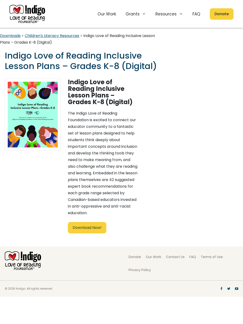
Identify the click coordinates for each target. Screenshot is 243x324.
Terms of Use (212, 257)
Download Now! (87, 227)
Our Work (107, 14)
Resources (166, 14)
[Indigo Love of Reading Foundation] (23, 268)
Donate (222, 14)
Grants (133, 14)
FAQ (196, 14)
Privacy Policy (140, 270)
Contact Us (175, 257)
